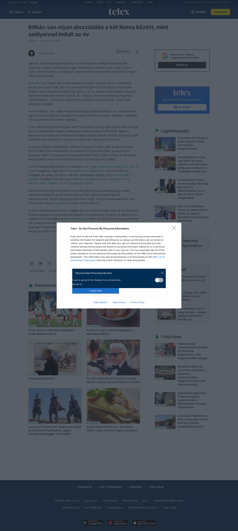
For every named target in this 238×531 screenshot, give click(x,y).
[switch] (159, 280)
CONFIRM (96, 291)
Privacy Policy (137, 302)
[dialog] (119, 265)
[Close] (175, 229)
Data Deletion (101, 302)
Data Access (119, 302)
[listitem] (117, 273)
